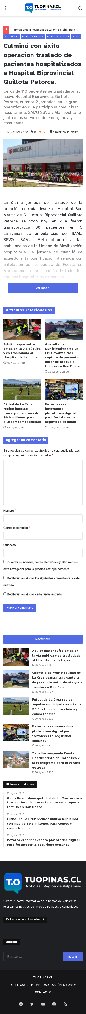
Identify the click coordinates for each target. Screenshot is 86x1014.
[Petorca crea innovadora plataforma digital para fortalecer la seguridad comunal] (64, 389)
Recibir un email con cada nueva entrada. (34, 594)
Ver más (42, 288)
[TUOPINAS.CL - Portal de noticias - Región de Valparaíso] (43, 8)
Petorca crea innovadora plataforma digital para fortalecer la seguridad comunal (60, 413)
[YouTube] (43, 1003)
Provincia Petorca (32, 36)
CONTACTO (43, 992)
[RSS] (65, 1003)
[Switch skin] (80, 10)
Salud (76, 36)
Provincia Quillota (58, 36)
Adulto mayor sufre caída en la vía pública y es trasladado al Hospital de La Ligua (56, 655)
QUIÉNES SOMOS (64, 985)
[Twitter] (32, 1003)
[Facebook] (21, 1003)
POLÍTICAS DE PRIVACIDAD (29, 985)
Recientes (43, 639)
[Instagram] (54, 1003)
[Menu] (5, 10)
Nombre (9, 510)
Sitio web (9, 545)
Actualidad (11, 36)
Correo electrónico (16, 527)
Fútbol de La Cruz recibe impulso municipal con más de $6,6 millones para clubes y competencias (22, 413)
